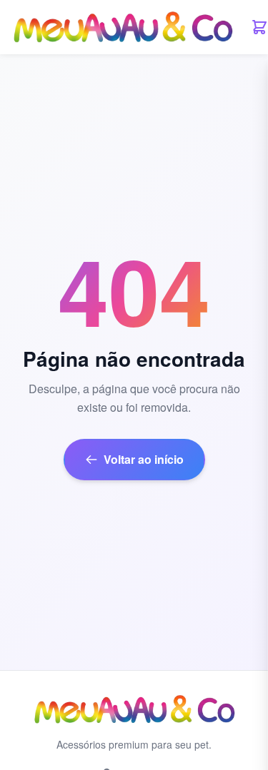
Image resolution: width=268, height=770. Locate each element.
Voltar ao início (144, 459)
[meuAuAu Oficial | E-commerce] (122, 27)
